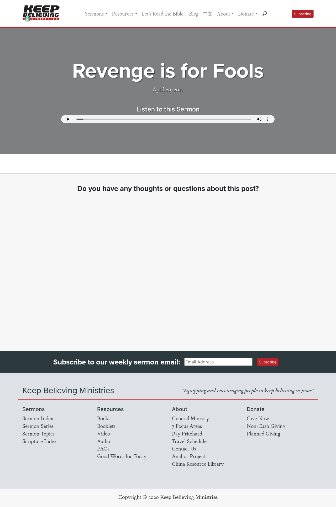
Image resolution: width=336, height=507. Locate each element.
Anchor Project (188, 456)
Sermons (94, 13)
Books (103, 418)
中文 (208, 13)
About (223, 13)
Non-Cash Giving (266, 425)
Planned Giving (263, 433)
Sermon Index (37, 418)
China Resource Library (198, 463)
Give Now (258, 418)
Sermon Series (38, 425)
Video (103, 433)
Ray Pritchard (187, 433)
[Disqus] (168, 267)
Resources (123, 13)
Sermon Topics (38, 433)
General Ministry (190, 418)
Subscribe (302, 14)
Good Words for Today (121, 456)
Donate (246, 13)
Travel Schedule (189, 441)
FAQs (103, 448)
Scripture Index (39, 441)
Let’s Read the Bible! (163, 13)
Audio (103, 441)
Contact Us (184, 448)
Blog (193, 13)
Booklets (106, 425)
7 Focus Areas (187, 425)
